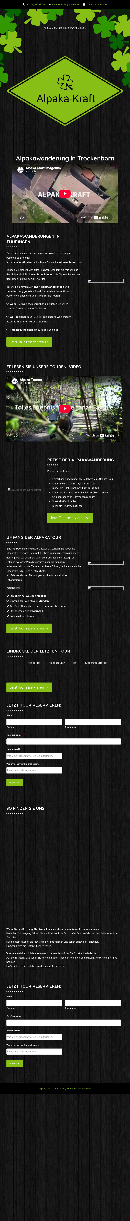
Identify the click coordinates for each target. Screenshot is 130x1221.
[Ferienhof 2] (25, 911)
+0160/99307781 (36, 4)
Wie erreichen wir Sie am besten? (22, 764)
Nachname (70, 727)
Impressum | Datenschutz (51, 1088)
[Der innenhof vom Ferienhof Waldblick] (25, 918)
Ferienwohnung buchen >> (65, 4)
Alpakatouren (57, 662)
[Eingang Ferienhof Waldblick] (65, 911)
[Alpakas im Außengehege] (65, 920)
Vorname (11, 727)
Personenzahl (13, 749)
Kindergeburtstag (96, 662)
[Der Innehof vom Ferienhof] (65, 916)
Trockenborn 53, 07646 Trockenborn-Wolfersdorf (43, 316)
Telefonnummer (15, 735)
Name (10, 715)
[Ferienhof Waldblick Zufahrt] (25, 907)
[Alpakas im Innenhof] (103, 916)
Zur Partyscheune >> (96, 4)
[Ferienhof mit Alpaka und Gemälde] (103, 909)
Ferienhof (24, 253)
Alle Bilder (34, 662)
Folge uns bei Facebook (79, 1088)
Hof (75, 662)
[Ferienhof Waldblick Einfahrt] (65, 907)
